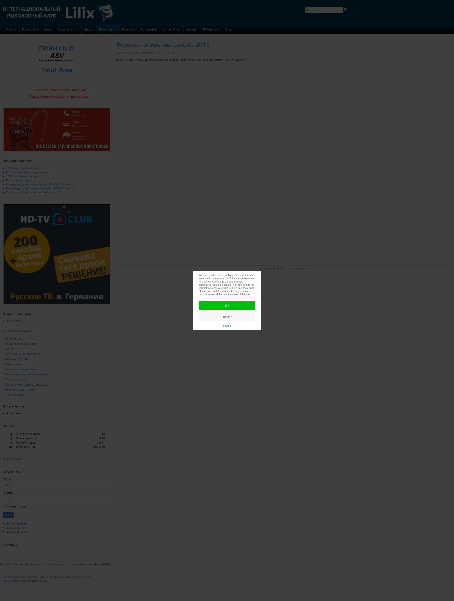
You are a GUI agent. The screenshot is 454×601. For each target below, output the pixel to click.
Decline (227, 316)
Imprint (227, 325)
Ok (227, 305)
